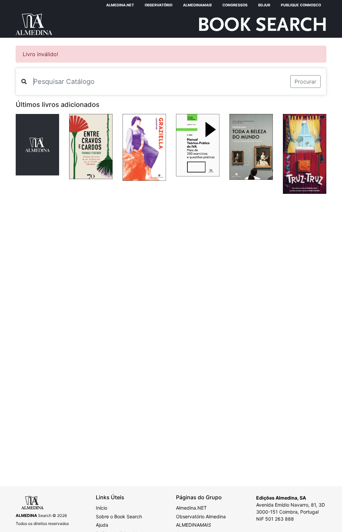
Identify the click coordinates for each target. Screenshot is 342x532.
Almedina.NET (120, 5)
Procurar (305, 81)
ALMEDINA (193, 525)
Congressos (234, 5)
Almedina (197, 5)
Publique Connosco (301, 5)
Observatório (158, 5)
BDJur (264, 5)
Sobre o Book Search (119, 516)
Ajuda (102, 525)
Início (101, 508)
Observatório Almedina (201, 516)
